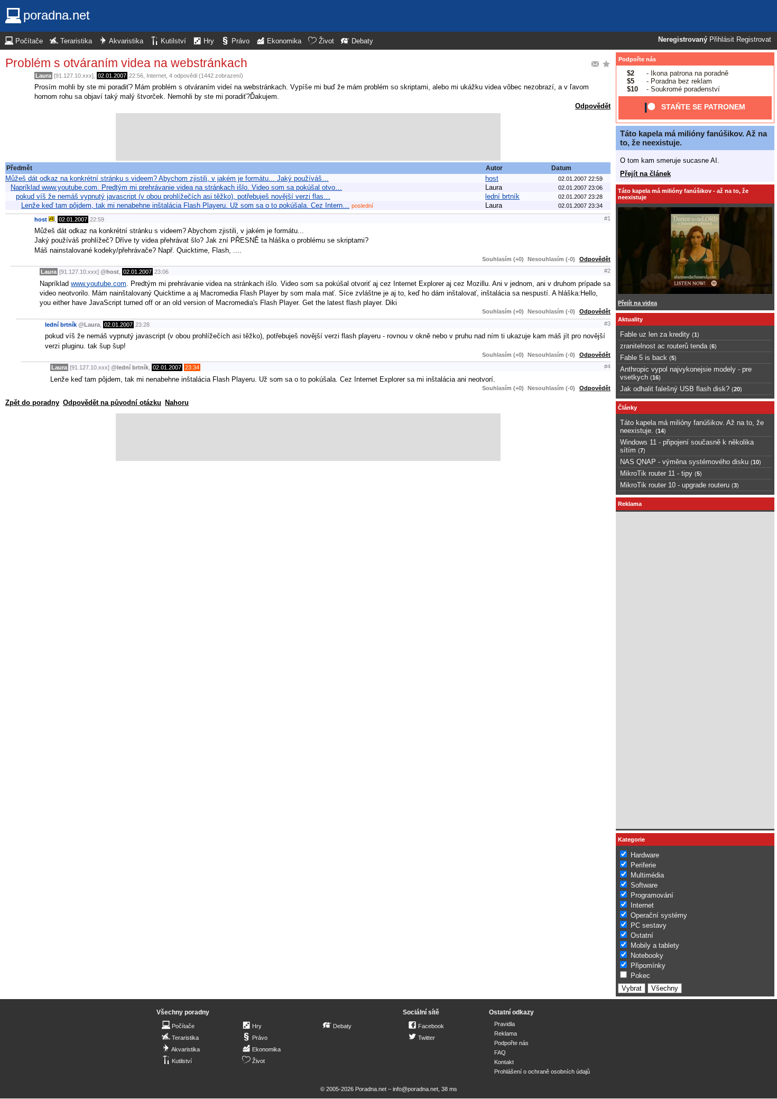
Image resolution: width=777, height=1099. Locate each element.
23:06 (161, 272)
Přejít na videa (637, 303)
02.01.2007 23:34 (580, 205)
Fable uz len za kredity (655, 334)
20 (737, 389)
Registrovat (753, 39)
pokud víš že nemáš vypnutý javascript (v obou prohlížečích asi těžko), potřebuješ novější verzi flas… (173, 196)
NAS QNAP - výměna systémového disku (684, 462)
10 (756, 462)
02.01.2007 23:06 (580, 187)
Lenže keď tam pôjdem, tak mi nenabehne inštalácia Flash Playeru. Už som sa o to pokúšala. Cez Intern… (185, 205)
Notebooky (647, 955)
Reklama (505, 1033)
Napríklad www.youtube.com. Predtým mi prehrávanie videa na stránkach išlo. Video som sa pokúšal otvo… (176, 187)
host (491, 178)
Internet (156, 75)
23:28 (142, 324)
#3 (607, 323)
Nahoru (177, 403)
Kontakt (504, 1062)
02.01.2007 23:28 (580, 196)
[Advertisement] (308, 137)
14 (661, 431)
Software (644, 885)
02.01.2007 (112, 75)
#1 (607, 218)
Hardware (645, 855)
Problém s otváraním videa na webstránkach (126, 63)
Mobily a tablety (655, 945)
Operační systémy (659, 915)
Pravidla (504, 1024)
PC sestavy (649, 925)
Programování (652, 895)
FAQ (500, 1052)
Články (627, 407)
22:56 (136, 75)
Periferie (643, 865)
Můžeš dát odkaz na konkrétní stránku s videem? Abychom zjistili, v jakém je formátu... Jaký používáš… (167, 178)
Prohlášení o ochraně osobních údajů (542, 1071)
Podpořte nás (637, 59)
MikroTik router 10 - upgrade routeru (674, 485)
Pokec (640, 976)
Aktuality (630, 319)
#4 (607, 366)
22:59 (97, 219)
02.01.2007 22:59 (580, 179)
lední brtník (502, 196)
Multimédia (647, 875)
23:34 (192, 367)
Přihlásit (721, 39)
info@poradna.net (415, 1089)
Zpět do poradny (32, 403)
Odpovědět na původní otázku (112, 403)
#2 (607, 270)
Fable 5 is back (643, 358)
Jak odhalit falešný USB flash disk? (674, 389)
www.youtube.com (98, 284)
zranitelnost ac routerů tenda (663, 346)
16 (655, 377)
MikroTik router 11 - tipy (656, 473)
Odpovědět (592, 106)
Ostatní (642, 935)
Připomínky (648, 965)
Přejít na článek (645, 174)
